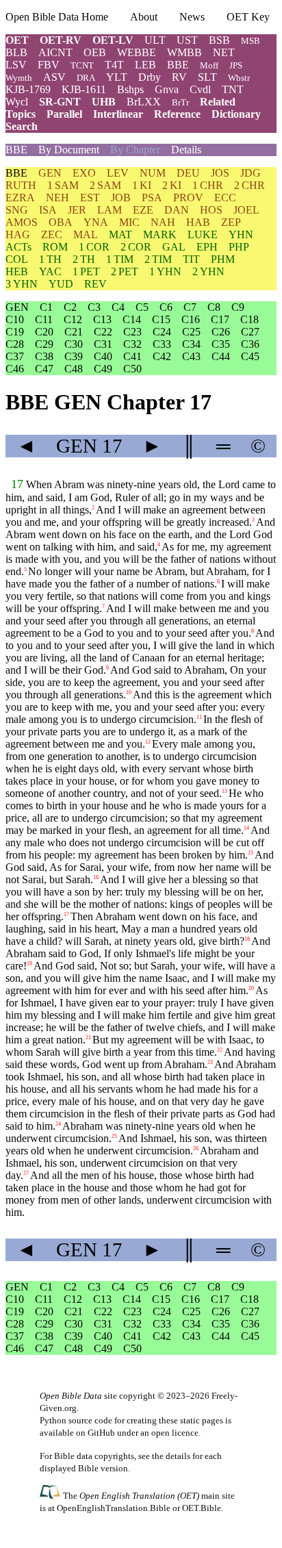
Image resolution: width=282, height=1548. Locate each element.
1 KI (141, 185)
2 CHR (249, 185)
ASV (54, 77)
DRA (86, 78)
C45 (250, 356)
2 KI (171, 185)
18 (247, 939)
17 (17, 484)
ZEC (51, 234)
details (178, 1456)
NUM (153, 173)
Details (186, 149)
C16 (190, 319)
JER (77, 210)
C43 (191, 356)
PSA (152, 197)
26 (195, 1148)
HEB (16, 271)
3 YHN (21, 284)
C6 (165, 307)
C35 (221, 344)
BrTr (180, 102)
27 (26, 1173)
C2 (70, 307)
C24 (162, 332)
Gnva (167, 89)
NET (224, 52)
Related (217, 101)
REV (95, 284)
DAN (176, 210)
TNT (233, 89)
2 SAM (105, 185)
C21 (73, 332)
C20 (44, 332)
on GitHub (95, 1433)
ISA (48, 210)
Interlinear (118, 114)
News (192, 17)
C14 (132, 319)
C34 (191, 344)
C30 (73, 344)
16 (96, 877)
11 (199, 717)
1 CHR (207, 185)
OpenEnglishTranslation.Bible (113, 1508)
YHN (241, 234)
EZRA (20, 197)
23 (210, 1062)
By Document (68, 149)
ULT (155, 40)
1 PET (86, 271)
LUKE (203, 234)
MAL (85, 234)
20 (251, 988)
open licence (174, 1433)
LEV (118, 173)
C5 (142, 307)
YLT (116, 77)
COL (16, 259)
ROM (55, 247)
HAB (198, 222)
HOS (211, 210)
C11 (44, 319)
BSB (219, 40)
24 (58, 1124)
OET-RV (60, 40)
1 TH (50, 259)
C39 (73, 356)
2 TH (84, 259)
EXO (84, 173)
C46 (14, 369)
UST (187, 40)
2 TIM (158, 259)
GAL (173, 247)
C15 (161, 319)
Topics (20, 114)
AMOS (21, 222)
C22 (103, 332)
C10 (14, 319)
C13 (102, 319)
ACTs (18, 247)
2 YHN (208, 271)
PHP (239, 247)
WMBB (184, 52)
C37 (14, 356)
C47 (44, 369)
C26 (221, 332)
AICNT (55, 52)
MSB (250, 41)
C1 (46, 307)
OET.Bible (201, 1508)
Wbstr (239, 78)
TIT (191, 259)
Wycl (16, 101)
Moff (209, 65)
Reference (177, 114)
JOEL (246, 210)
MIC (129, 222)
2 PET (124, 271)
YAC (50, 271)
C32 (132, 344)
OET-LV (112, 40)
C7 (189, 307)
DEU (188, 173)
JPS (235, 65)
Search (21, 126)
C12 (73, 319)
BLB (16, 52)
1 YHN (165, 271)
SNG (16, 210)
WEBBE (136, 52)
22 (219, 1050)
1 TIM (119, 259)
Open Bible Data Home (56, 17)
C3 (94, 307)
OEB (95, 52)
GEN (50, 173)
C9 (237, 307)
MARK (160, 234)
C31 (103, 344)
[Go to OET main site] (51, 1495)
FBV (49, 65)
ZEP (231, 222)
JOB (121, 197)
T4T (114, 65)
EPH (207, 247)
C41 (132, 356)
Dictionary (236, 114)
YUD (61, 284)
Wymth (18, 78)
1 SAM (63, 185)
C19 (14, 332)
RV (179, 77)
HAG (17, 234)
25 (114, 1136)
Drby (149, 77)
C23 (132, 332)
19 (29, 964)
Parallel (64, 114)
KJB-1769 (28, 89)
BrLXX (144, 101)
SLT (207, 77)
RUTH (20, 185)
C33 (162, 344)
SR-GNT (60, 101)
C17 (220, 319)
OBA (61, 222)
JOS (220, 173)
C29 (44, 344)
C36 (250, 344)
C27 (250, 332)
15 (250, 853)
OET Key (248, 17)
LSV (16, 65)
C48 (73, 369)
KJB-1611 (84, 89)
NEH (57, 197)
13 (224, 791)
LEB (145, 65)
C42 (162, 356)
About (143, 17)
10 (128, 692)
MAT (120, 234)
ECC (225, 197)
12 (148, 742)
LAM (109, 210)
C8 (213, 307)
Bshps (130, 89)
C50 (132, 369)
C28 (14, 344)
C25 (191, 332)
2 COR (135, 247)
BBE (178, 65)
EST (90, 197)
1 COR (94, 247)
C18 (249, 319)
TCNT (82, 65)
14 (246, 828)
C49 (103, 369)
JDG (250, 173)
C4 (118, 307)
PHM (223, 259)
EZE (143, 210)
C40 (103, 356)
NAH (163, 222)
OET (17, 40)
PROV (188, 197)
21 (88, 1038)
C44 (221, 356)
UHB (104, 101)
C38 (44, 356)
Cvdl (200, 89)
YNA (96, 222)
